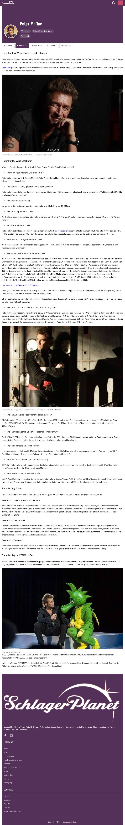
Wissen (6, 771)
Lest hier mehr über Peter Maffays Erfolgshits (20, 285)
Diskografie (37, 46)
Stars (6, 752)
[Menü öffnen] (120, 2)
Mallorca (61, 231)
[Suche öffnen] (113, 2)
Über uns (7, 808)
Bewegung (8, 783)
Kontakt (7, 804)
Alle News (8, 46)
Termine (7, 764)
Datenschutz (8, 796)
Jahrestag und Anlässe (12, 767)
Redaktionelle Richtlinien (13, 811)
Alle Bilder (66, 46)
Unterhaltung (9, 756)
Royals (6, 779)
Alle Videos (52, 46)
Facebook (25, 36)
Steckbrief (22, 46)
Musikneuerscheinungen (13, 760)
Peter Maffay (7, 67)
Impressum (8, 800)
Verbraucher (8, 775)
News (6, 749)
